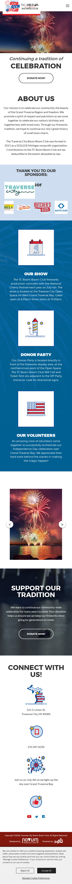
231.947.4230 (36, 746)
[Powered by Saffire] (58, 841)
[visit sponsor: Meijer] (58, 208)
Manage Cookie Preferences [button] (36, 878)
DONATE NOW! (36, 78)
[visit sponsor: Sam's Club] (40, 208)
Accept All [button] (46, 870)
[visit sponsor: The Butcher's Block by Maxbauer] (22, 208)
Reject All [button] (25, 870)
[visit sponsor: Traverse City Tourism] (20, 191)
